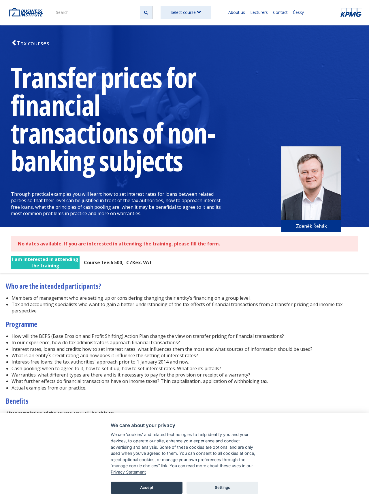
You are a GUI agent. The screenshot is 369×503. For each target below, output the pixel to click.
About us (236, 12)
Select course (184, 12)
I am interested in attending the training (45, 262)
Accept (146, 487)
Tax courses (33, 43)
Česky (298, 12)
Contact (280, 12)
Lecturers (259, 12)
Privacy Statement (128, 472)
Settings (222, 487)
